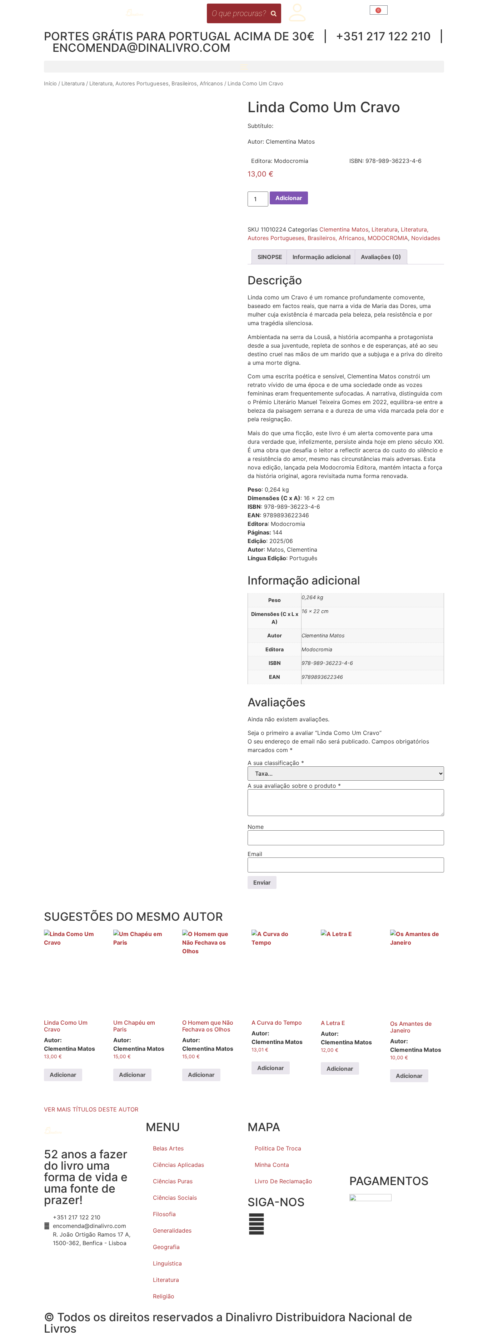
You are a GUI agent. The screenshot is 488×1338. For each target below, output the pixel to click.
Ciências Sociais (175, 1197)
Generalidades (172, 1230)
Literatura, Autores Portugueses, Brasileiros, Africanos (156, 83)
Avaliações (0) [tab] (381, 256)
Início (50, 83)
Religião (163, 1296)
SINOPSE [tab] (270, 256)
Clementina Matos (343, 229)
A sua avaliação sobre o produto (294, 786)
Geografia (166, 1246)
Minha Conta (272, 1164)
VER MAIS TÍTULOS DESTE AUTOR (91, 1109)
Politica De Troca (278, 1148)
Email (255, 854)
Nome (256, 827)
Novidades (425, 238)
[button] (244, 67)
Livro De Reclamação (283, 1181)
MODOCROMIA (388, 238)
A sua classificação (276, 763)
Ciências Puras (173, 1181)
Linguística (167, 1263)
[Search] (274, 13)
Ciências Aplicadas (178, 1164)
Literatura (73, 83)
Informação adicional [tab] (321, 256)
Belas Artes (168, 1148)
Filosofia (164, 1214)
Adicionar (288, 198)
